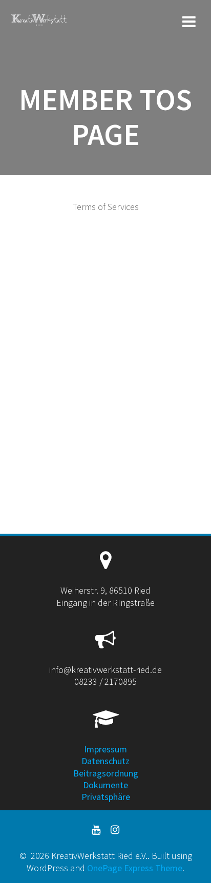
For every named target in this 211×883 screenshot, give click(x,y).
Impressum (105, 749)
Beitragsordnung (105, 773)
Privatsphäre (105, 797)
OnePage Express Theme (134, 868)
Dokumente (105, 785)
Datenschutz (105, 761)
